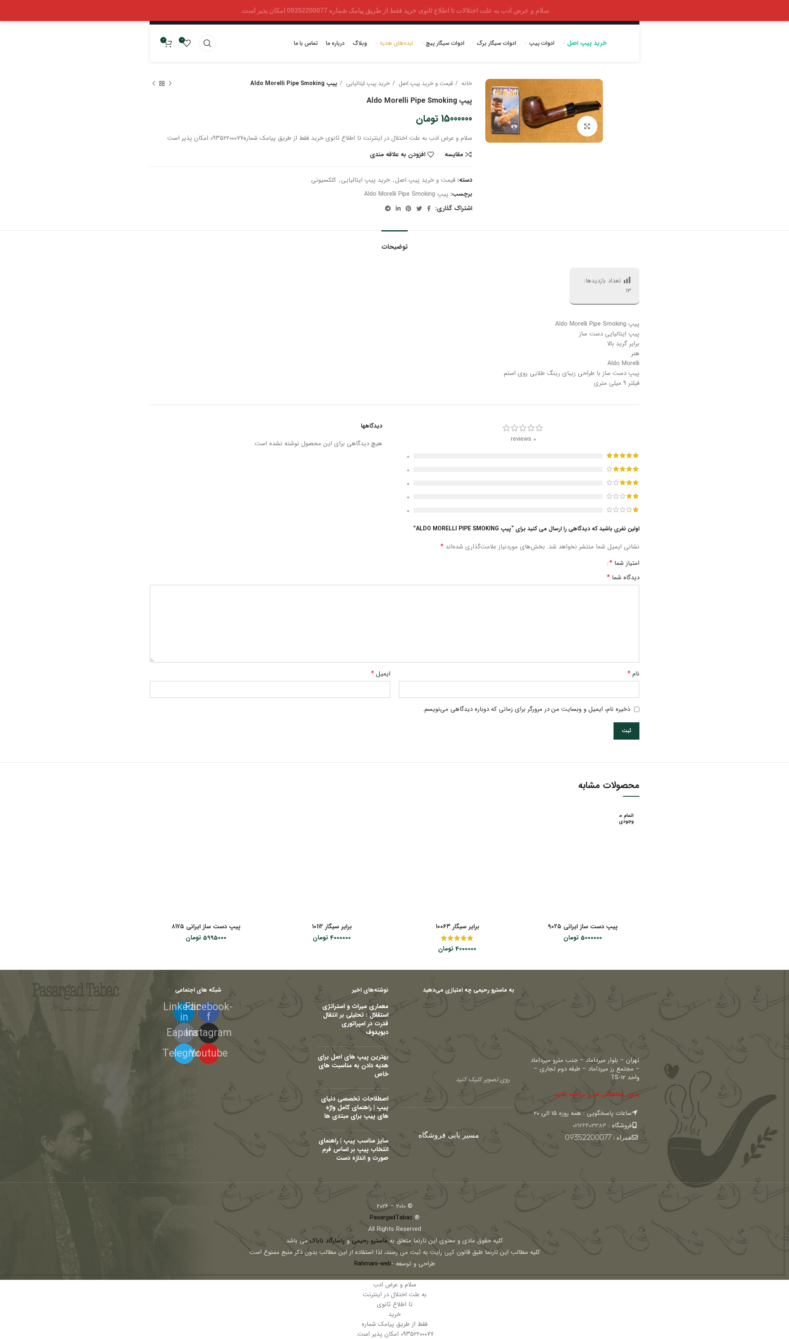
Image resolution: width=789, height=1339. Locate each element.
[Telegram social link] (388, 208)
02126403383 (589, 1126)
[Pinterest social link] (408, 208)
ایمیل (380, 674)
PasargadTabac (391, 1218)
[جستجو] (207, 43)
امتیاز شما (624, 563)
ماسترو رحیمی (370, 1241)
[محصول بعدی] (154, 83)
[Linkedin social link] (398, 208)
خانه (466, 83)
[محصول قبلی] (170, 83)
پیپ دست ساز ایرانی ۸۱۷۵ (206, 927)
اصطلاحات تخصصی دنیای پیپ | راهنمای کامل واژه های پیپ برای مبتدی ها (354, 1107)
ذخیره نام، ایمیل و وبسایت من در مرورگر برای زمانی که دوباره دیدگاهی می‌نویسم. (526, 709)
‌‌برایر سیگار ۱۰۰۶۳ (457, 927)
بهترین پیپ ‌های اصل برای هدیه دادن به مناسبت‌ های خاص (353, 1065)
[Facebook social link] (428, 208)
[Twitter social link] (419, 208)
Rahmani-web (372, 1264)
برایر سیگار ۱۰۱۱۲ (332, 927)
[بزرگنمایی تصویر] (587, 126)
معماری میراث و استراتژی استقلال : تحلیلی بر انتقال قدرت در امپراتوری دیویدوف (355, 1019)
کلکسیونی (323, 180)
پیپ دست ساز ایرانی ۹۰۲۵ (583, 927)
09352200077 (588, 1137)
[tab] (394, 242)
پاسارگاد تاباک (327, 1241)
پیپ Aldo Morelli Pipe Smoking (406, 194)
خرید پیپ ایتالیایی (367, 83)
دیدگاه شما (623, 578)
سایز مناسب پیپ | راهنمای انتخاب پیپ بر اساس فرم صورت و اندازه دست (353, 1149)
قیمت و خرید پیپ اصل (425, 83)
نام (633, 674)
